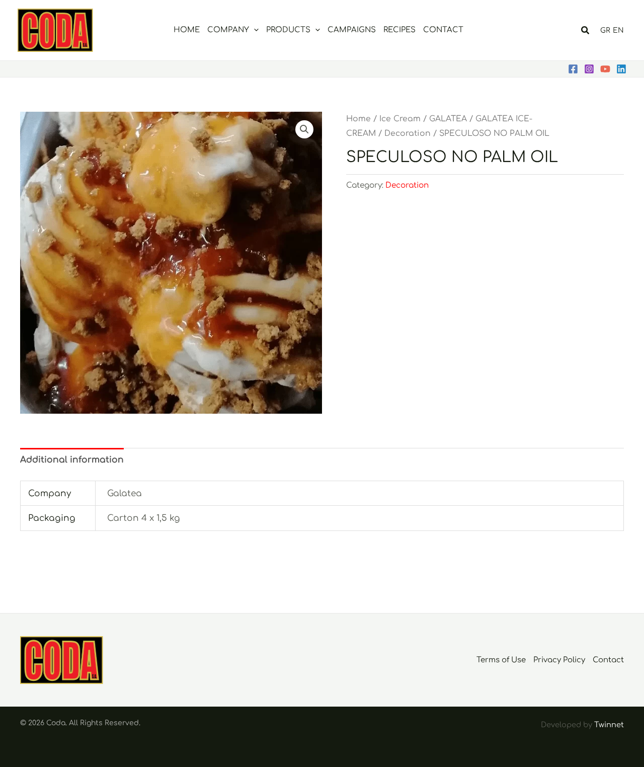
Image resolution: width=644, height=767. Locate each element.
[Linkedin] (621, 69)
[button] (254, 30)
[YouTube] (605, 69)
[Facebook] (573, 69)
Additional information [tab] (72, 460)
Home (358, 118)
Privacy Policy (559, 660)
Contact (608, 660)
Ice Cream (400, 118)
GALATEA (448, 118)
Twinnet (609, 725)
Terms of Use (501, 660)
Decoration (407, 133)
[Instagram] (589, 69)
